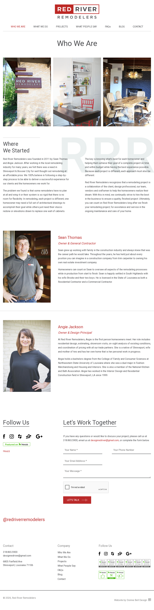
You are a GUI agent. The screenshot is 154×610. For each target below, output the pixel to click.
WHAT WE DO (40, 26)
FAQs (108, 26)
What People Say (67, 565)
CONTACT (138, 26)
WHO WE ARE (18, 26)
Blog (60, 574)
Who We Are (64, 552)
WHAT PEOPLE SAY (86, 26)
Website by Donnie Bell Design (131, 600)
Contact (62, 579)
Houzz (6, 451)
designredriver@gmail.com (105, 440)
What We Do (64, 557)
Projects (62, 561)
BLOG (122, 26)
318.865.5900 (10, 552)
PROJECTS (62, 26)
